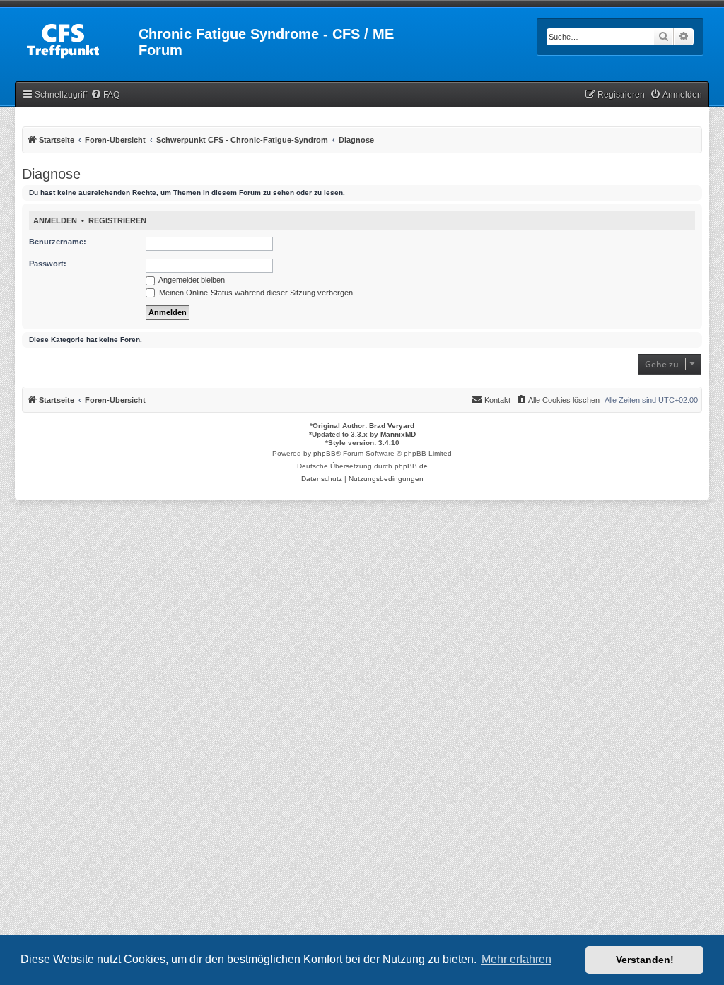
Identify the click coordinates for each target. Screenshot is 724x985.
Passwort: (47, 263)
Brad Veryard (391, 426)
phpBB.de (411, 466)
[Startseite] (78, 38)
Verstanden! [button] (645, 959)
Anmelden (55, 220)
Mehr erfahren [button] (516, 959)
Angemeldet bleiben (191, 280)
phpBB (324, 453)
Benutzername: (57, 241)
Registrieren (117, 220)
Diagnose (51, 174)
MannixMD (398, 434)
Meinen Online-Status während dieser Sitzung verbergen (255, 292)
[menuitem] (104, 95)
